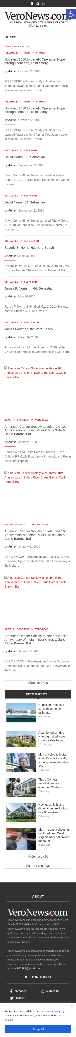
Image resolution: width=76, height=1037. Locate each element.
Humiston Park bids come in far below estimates (51, 708)
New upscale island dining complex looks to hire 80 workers (53, 808)
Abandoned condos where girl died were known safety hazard (54, 736)
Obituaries (11, 150)
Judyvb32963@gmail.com (25, 968)
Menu (12, 37)
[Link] (21, 713)
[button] (71, 14)
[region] (38, 1020)
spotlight (42, 53)
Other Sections (38, 524)
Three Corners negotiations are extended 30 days (52, 783)
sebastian (30, 150)
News (27, 53)
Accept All (38, 1029)
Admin (12, 71)
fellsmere (11, 53)
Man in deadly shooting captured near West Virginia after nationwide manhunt (54, 835)
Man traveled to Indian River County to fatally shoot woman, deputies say (53, 760)
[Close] (72, 1006)
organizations (13, 524)
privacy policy (52, 1011)
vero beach (31, 241)
